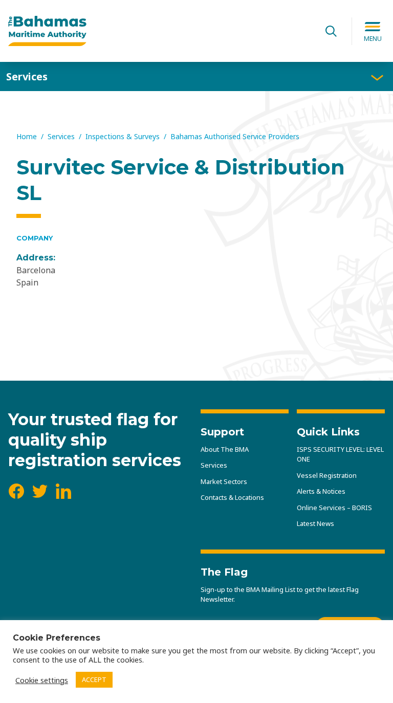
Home (26, 136)
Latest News (315, 523)
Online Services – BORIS (334, 507)
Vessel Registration (327, 475)
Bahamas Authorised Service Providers (234, 136)
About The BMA (225, 449)
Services (27, 76)
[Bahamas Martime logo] (159, 31)
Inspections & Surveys (122, 136)
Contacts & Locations (232, 497)
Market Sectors (224, 481)
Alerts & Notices (321, 491)
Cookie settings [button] (41, 680)
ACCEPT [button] (94, 679)
